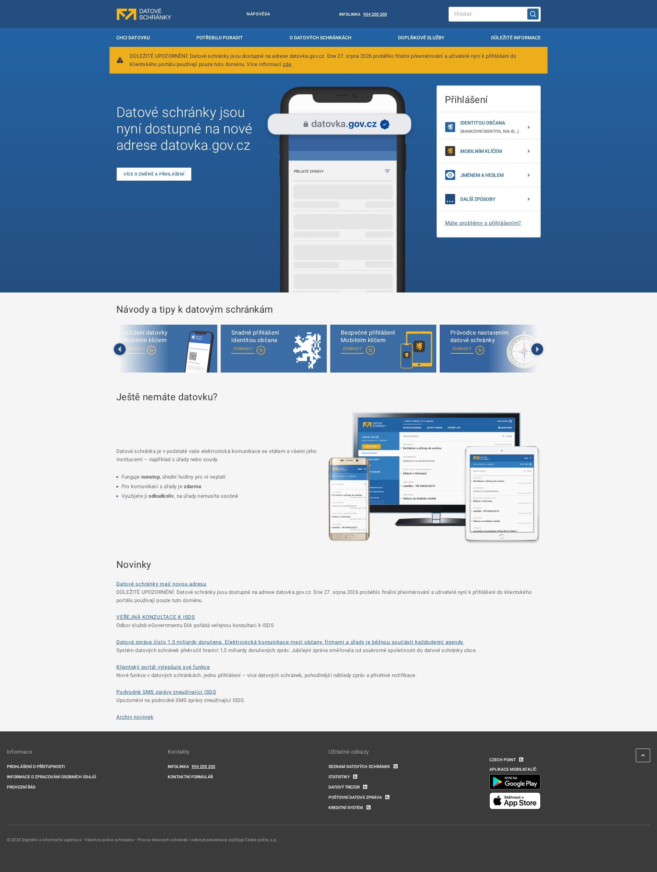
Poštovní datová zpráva (355, 797)
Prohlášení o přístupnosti (36, 766)
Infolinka (349, 14)
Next (537, 349)
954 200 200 (375, 14)
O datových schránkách (320, 37)
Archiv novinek (135, 717)
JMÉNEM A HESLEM (482, 175)
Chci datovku (133, 37)
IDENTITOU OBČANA (489, 127)
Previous (120, 349)
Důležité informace (516, 37)
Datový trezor (344, 787)
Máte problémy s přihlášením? (483, 223)
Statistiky (339, 777)
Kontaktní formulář (190, 777)
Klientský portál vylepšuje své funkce (163, 667)
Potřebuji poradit (219, 37)
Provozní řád (21, 787)
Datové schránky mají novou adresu (161, 584)
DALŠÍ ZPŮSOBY (477, 199)
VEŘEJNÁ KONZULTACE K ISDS (155, 617)
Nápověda (258, 14)
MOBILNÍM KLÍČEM (481, 151)
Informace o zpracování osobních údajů (51, 777)
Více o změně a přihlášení (154, 174)
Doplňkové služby (421, 37)
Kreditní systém (345, 807)
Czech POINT (502, 759)
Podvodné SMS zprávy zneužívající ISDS (166, 692)
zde (287, 64)
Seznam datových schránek (359, 766)
